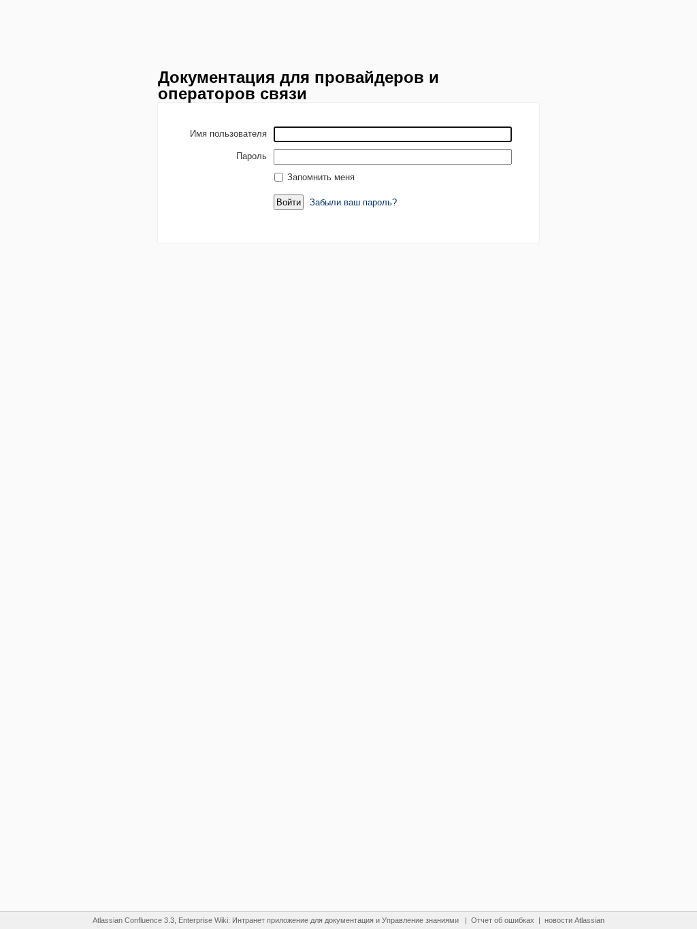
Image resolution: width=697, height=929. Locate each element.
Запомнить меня (321, 177)
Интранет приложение (270, 920)
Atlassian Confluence (127, 920)
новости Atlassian (574, 920)
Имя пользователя (228, 133)
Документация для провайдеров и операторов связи (298, 85)
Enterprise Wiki (203, 920)
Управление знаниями (420, 920)
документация (349, 920)
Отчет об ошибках (502, 920)
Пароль (251, 156)
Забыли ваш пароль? (353, 202)
